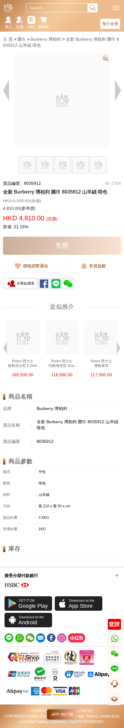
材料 (20, 495)
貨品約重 (20, 518)
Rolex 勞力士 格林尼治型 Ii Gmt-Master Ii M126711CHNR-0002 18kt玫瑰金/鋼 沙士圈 (23, 363)
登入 (8, 27)
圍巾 (21, 39)
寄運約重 (20, 529)
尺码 (20, 506)
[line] (9, 637)
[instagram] (61, 637)
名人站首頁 (8, 8)
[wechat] (30, 637)
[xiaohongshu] (76, 637)
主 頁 (8, 39)
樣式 (20, 472)
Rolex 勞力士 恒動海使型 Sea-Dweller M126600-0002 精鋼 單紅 (62, 363)
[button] (5, 347)
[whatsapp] (19, 637)
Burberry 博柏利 (46, 39)
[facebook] (51, 637)
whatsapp (115, 644)
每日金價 (110, 23)
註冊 (19, 27)
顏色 (20, 483)
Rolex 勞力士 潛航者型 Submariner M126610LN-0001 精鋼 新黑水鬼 (101, 363)
